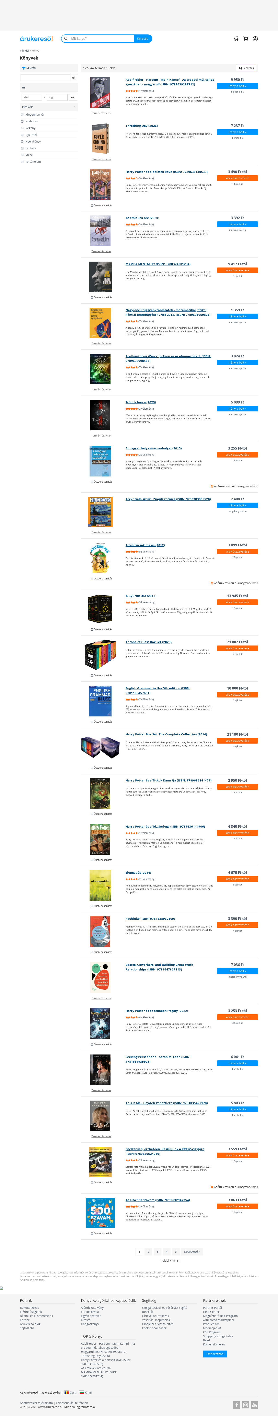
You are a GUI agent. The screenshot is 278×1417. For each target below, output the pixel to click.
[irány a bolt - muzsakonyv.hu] (103, 231)
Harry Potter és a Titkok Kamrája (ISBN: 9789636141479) (168, 780)
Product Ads (211, 1324)
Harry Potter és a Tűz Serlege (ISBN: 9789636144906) (165, 826)
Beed (206, 1340)
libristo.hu (237, 137)
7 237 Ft (237, 125)
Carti (73, 1392)
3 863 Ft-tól (237, 1200)
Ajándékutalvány (92, 1308)
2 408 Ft (237, 499)
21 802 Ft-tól (237, 642)
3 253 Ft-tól (237, 1010)
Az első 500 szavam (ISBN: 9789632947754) (158, 1200)
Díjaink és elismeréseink (36, 1316)
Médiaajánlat (212, 1328)
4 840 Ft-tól (237, 826)
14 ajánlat (237, 183)
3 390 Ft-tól (237, 918)
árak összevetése (237, 178)
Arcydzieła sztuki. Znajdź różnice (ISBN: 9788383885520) (168, 499)
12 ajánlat (237, 1161)
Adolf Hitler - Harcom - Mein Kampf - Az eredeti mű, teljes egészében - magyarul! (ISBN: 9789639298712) (108, 1348)
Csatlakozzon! (215, 1354)
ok (73, 78)
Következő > (192, 1251)
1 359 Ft (237, 310)
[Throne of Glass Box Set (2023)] (103, 655)
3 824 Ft (237, 356)
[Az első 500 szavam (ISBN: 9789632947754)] (103, 1213)
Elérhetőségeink (31, 1312)
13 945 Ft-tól (237, 596)
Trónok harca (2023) (141, 402)
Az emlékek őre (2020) (142, 218)
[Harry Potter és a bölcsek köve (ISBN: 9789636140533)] (103, 184)
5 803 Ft (237, 1103)
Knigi (88, 1392)
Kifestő (85, 1320)
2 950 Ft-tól (237, 780)
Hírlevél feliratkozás (155, 1316)
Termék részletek (101, 113)
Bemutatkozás (29, 1308)
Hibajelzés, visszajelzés (157, 1324)
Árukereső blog (30, 1324)
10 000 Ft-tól (237, 688)
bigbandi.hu (237, 91)
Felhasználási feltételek (72, 1403)
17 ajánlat (237, 607)
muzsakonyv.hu (237, 229)
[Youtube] (254, 1404)
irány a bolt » (237, 86)
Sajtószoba (27, 1328)
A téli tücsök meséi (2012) (145, 545)
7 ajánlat (237, 700)
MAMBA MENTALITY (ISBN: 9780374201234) (158, 264)
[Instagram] (245, 1404)
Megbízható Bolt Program (220, 1316)
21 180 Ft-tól (237, 734)
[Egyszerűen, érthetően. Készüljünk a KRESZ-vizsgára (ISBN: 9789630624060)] (103, 1162)
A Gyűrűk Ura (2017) (141, 596)
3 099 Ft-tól (237, 545)
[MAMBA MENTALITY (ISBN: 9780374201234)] (103, 277)
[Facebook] (236, 1404)
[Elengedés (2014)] (103, 885)
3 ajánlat (237, 275)
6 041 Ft (237, 1056)
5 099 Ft (237, 402)
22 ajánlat (237, 1022)
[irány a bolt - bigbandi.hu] (103, 92)
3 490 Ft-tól (237, 171)
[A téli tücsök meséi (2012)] (103, 558)
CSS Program (212, 1332)
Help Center (211, 1312)
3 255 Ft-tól (237, 448)
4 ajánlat (237, 653)
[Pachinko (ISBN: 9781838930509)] (103, 931)
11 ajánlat (237, 1212)
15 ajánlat (237, 792)
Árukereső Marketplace (219, 1320)
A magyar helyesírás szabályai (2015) (154, 448)
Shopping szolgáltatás (218, 1336)
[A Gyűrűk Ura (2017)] (103, 609)
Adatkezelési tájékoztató (36, 1403)
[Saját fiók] (255, 38)
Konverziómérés (214, 1344)
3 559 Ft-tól (237, 1149)
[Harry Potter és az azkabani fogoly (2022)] (103, 1023)
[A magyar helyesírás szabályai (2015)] (103, 461)
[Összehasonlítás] (236, 38)
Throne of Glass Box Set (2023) (149, 642)
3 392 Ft (237, 218)
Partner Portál (212, 1308)
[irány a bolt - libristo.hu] (103, 138)
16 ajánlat (237, 838)
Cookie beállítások (154, 1328)
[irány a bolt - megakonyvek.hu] (103, 512)
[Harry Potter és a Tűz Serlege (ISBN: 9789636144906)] (103, 839)
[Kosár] (245, 38)
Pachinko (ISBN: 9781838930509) (150, 918)
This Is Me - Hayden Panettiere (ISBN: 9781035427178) (167, 1103)
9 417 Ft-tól (237, 264)
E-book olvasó (90, 1312)
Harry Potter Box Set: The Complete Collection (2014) (166, 734)
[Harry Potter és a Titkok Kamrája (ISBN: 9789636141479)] (103, 793)
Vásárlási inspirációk (156, 1320)
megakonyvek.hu (238, 511)
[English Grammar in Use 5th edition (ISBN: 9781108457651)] (103, 701)
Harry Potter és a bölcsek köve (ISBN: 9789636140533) (167, 172)
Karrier (25, 1320)
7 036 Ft (237, 964)
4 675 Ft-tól (237, 872)
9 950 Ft (237, 79)
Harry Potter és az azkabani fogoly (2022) (157, 1011)
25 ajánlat (237, 557)
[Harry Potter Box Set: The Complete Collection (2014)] (103, 747)
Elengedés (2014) (138, 872)
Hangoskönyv (90, 1324)
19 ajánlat (237, 460)
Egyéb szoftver (91, 1316)
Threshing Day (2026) (142, 126)
